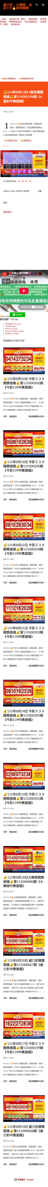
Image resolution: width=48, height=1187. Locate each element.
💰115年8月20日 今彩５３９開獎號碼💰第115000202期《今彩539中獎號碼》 (24, 383)
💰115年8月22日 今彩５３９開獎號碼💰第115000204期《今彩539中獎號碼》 (24, 549)
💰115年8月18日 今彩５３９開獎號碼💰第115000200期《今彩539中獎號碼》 (24, 466)
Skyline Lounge (12, 333)
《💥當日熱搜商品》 (8, 78)
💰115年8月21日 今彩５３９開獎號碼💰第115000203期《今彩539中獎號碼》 (24, 632)
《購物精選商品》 (15, 21)
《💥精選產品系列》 (26, 78)
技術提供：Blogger (25, 1179)
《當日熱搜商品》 (30, 21)
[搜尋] (36, 4)
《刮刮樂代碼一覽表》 (17, 19)
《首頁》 (3, 19)
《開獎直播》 (32, 19)
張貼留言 (7, 212)
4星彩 (13, 191)
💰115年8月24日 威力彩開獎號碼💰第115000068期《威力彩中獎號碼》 (24, 1131)
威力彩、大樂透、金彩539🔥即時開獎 (17, 6)
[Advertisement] (24, 51)
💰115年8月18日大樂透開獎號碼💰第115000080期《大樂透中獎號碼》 (23, 881)
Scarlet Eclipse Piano (14, 331)
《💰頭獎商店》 (26, 140)
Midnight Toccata (13, 324)
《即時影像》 (15, 24)
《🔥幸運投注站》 (11, 140)
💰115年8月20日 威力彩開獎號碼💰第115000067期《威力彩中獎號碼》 (24, 964)
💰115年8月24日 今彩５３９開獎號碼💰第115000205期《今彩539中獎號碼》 (24, 715)
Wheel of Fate (11, 328)
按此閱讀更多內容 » (37, 416)
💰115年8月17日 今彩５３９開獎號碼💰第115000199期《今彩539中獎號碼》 (24, 1048)
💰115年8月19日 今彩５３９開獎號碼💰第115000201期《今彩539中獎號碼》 (24, 798)
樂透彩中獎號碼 (22, 191)
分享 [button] (40, 191)
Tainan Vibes (11, 326)
